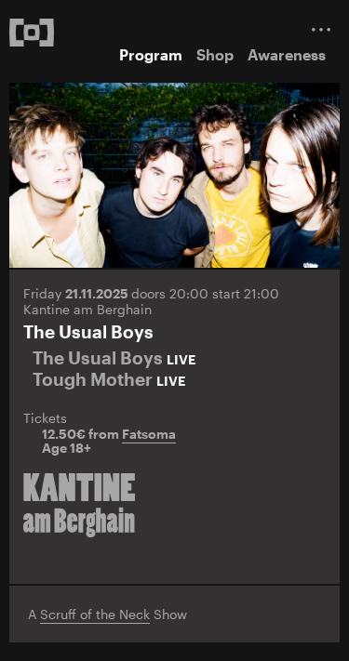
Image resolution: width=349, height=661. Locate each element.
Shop (215, 54)
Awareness (287, 54)
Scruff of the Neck (95, 614)
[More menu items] (321, 29)
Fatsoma (149, 434)
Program (150, 54)
